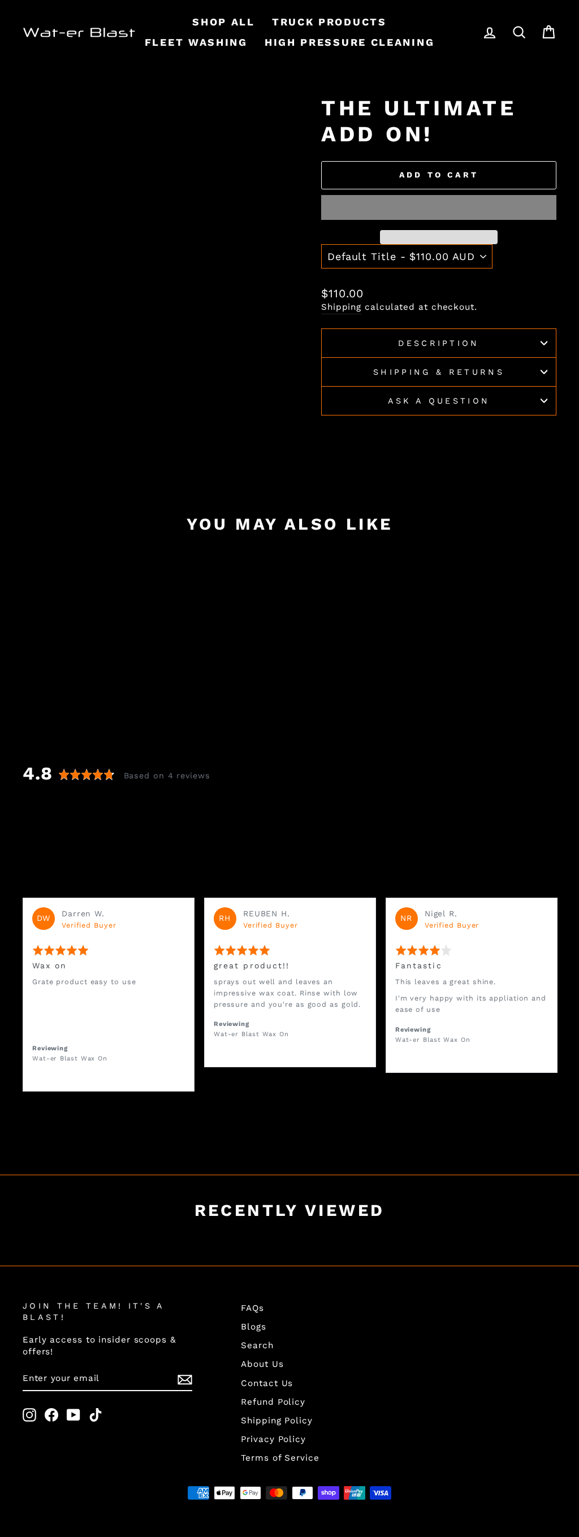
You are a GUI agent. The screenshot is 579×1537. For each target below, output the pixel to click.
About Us (262, 1364)
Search (257, 1345)
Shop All (223, 22)
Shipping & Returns (438, 371)
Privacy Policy (273, 1439)
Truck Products (329, 22)
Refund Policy (273, 1402)
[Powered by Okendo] (51, 883)
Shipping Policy (277, 1420)
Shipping (341, 307)
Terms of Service (280, 1458)
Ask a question (439, 400)
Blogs (253, 1327)
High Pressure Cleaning (349, 42)
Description (438, 343)
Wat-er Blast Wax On (69, 1058)
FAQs (252, 1308)
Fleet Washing (196, 42)
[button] (438, 207)
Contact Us (267, 1383)
